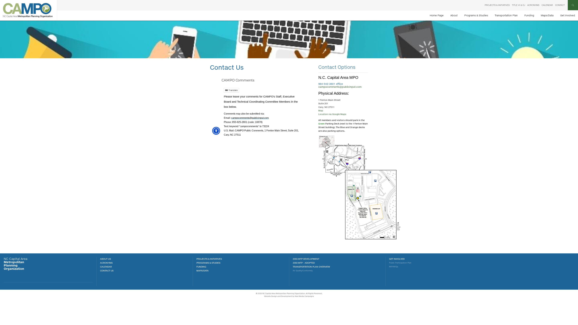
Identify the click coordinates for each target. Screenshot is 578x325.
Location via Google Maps (332, 114)
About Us (105, 259)
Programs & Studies (476, 15)
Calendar (547, 5)
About (454, 15)
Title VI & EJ (518, 5)
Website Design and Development (278, 296)
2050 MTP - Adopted (304, 263)
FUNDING (201, 266)
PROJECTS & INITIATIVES (209, 259)
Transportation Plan (506, 15)
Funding (529, 15)
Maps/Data (547, 15)
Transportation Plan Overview (311, 266)
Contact (560, 5)
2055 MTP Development (306, 259)
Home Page (437, 15)
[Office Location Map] (359, 241)
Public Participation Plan (400, 263)
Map (320, 110)
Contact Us (106, 270)
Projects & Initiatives (497, 5)
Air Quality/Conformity (303, 270)
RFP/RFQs (393, 267)
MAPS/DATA (202, 270)
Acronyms (533, 5)
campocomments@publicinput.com (340, 86)
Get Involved (567, 15)
